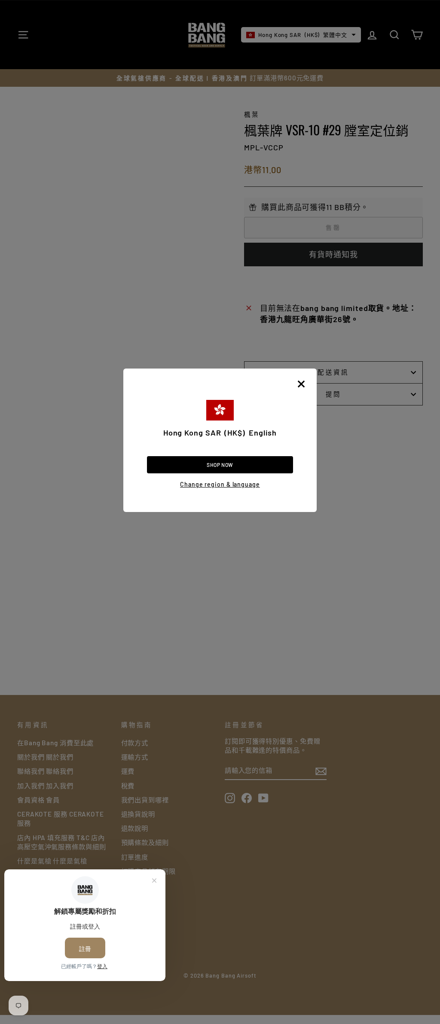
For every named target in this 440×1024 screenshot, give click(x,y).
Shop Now (220, 465)
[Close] (301, 384)
